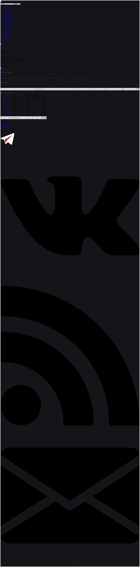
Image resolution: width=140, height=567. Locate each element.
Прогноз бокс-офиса (8, 21)
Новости (4, 6)
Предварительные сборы (9, 23)
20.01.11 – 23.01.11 (6, 110)
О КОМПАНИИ (6, 35)
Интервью (7, 8)
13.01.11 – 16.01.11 (6, 108)
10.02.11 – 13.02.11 (6, 115)
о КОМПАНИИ (6, 127)
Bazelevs (8, 63)
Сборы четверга (8, 22)
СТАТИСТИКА (6, 25)
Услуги (6, 37)
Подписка (7, 42)
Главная (4, 46)
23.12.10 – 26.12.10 (6, 101)
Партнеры (7, 40)
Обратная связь (7, 41)
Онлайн (6, 29)
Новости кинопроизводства (10, 11)
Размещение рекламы (9, 39)
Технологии (7, 14)
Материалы (7, 33)
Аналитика (7, 9)
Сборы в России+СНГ (4, 69)
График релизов (6, 48)
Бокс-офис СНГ (8, 17)
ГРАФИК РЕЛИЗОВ (6, 24)
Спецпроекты (7, 31)
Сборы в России (3, 70)
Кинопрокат (7, 27)
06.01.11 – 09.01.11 (6, 106)
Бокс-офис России (8, 16)
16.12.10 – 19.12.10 (6, 99)
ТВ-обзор (6, 10)
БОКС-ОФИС (5, 15)
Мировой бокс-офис (8, 20)
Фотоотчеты (7, 30)
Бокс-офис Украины (8, 19)
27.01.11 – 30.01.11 (6, 112)
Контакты (6, 38)
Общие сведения (8, 36)
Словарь (6, 34)
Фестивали (7, 28)
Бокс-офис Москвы (8, 18)
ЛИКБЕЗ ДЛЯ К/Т (6, 32)
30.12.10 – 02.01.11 (6, 104)
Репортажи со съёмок (9, 12)
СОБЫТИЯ (5, 26)
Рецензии (6, 13)
